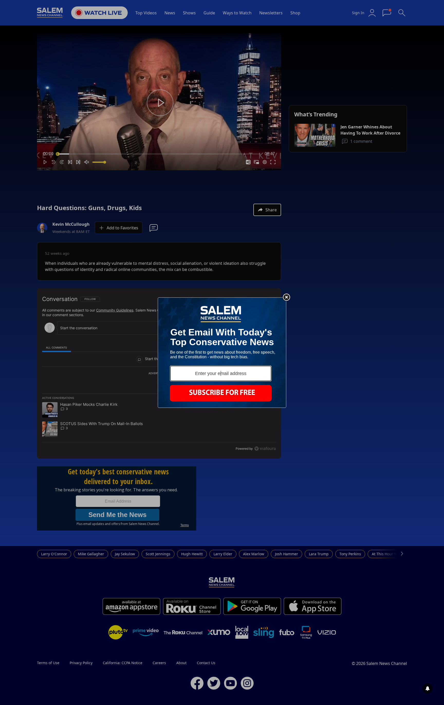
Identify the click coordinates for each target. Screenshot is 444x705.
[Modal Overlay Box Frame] (222, 352)
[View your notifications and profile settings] (427, 688)
